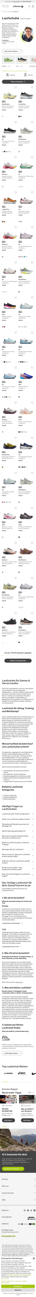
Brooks (8, 735)
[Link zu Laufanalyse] (14, 1036)
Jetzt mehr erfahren (11, 51)
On (16, 735)
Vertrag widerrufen (9, 1236)
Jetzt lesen (7, 1120)
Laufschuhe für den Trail (10, 947)
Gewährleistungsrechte (10, 1232)
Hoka (13, 735)
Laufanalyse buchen (11, 1053)
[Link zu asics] (22, 1073)
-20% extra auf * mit (18, 1)
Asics (3, 735)
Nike (22, 735)
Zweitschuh (19, 982)
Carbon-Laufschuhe (10, 795)
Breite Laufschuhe (9, 799)
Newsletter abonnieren (12, 1169)
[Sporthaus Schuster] (18, 6)
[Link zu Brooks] (8, 1073)
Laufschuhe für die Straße (11, 923)
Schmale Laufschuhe (10, 797)
